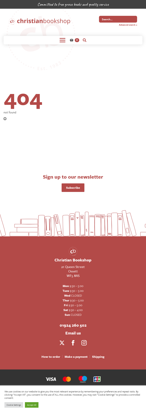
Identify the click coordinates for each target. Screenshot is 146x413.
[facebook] (73, 342)
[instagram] (84, 342)
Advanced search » (128, 24)
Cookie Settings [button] (14, 404)
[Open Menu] (62, 40)
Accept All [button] (31, 404)
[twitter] (62, 342)
